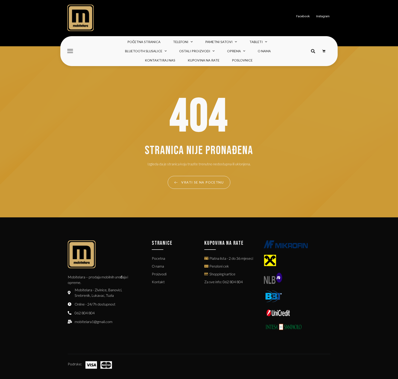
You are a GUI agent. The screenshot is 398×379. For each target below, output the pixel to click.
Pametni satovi (219, 42)
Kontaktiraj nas (160, 60)
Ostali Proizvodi (194, 51)
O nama (264, 51)
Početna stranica (144, 42)
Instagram (323, 16)
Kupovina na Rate (203, 60)
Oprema (234, 51)
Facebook (303, 16)
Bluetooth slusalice (143, 51)
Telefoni (180, 42)
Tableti (256, 42)
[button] (313, 51)
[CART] (324, 51)
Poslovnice (242, 60)
